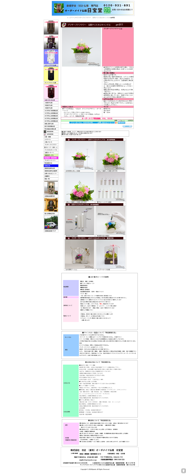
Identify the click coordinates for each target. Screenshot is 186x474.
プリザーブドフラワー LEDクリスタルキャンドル (93, 17)
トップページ (71, 17)
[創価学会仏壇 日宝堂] (93, 2)
